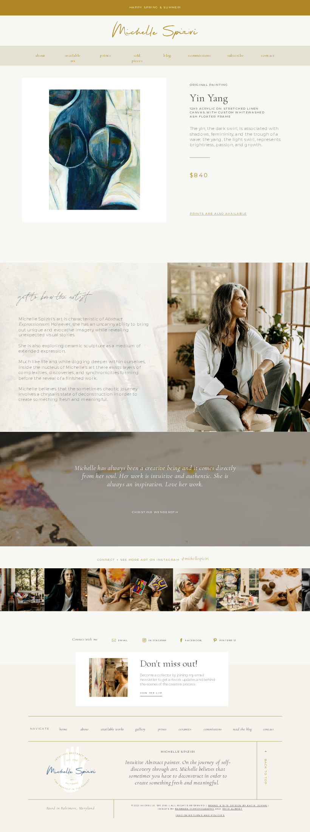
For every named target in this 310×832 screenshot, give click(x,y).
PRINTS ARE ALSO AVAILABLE (218, 214)
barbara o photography (194, 808)
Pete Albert (232, 808)
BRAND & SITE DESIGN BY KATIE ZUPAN (237, 805)
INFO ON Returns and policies (200, 815)
